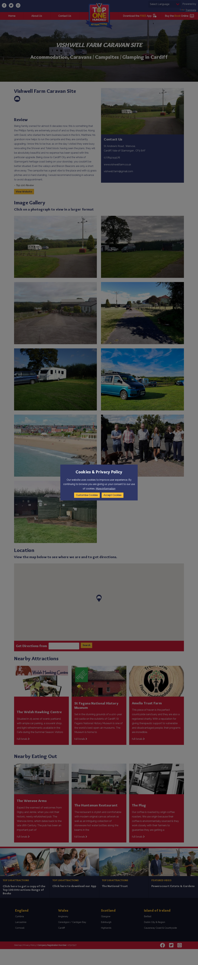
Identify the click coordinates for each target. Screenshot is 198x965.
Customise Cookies (87, 495)
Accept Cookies (112, 495)
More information (105, 488)
